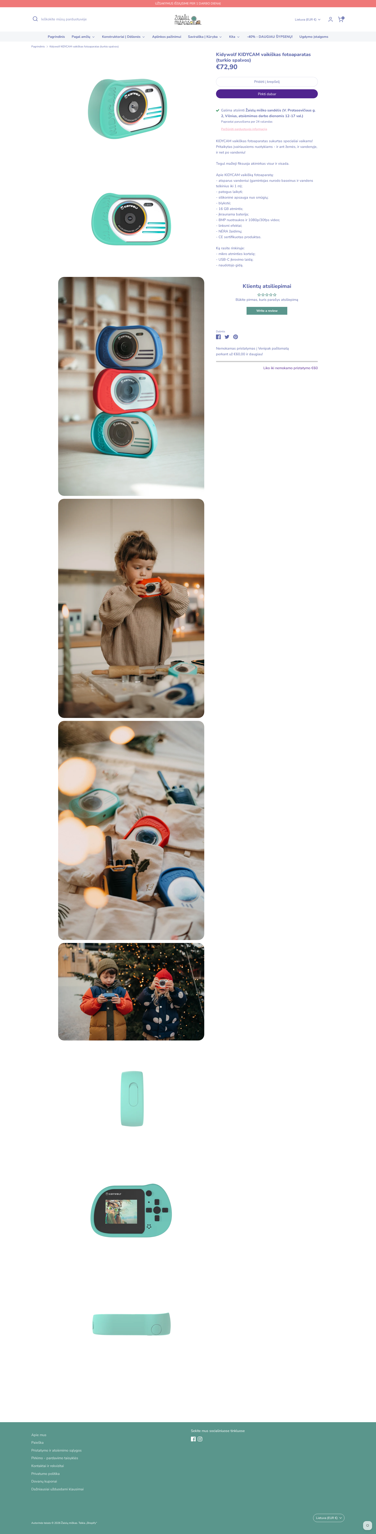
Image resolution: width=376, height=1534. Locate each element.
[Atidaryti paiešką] (35, 19)
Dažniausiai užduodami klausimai (57, 1489)
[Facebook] (193, 1439)
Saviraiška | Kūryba (203, 36)
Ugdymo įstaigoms (313, 36)
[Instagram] (200, 1439)
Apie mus (38, 1435)
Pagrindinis (56, 36)
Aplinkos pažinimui (166, 36)
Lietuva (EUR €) (305, 19)
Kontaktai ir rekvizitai (47, 1465)
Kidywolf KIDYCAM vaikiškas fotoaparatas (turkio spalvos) (84, 46)
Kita (232, 36)
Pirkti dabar (267, 94)
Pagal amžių (81, 36)
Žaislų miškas (69, 1523)
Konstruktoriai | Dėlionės (121, 36)
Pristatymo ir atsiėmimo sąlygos (56, 1450)
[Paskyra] (330, 19)
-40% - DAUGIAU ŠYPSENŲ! (270, 36)
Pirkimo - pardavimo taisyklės (54, 1458)
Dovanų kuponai (44, 1481)
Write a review (267, 311)
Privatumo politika (45, 1473)
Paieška (37, 1442)
